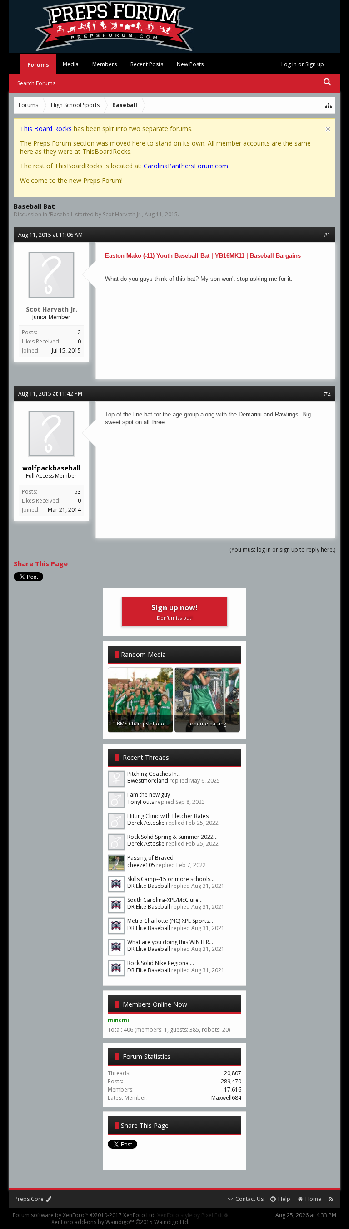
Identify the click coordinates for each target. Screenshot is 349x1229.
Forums (38, 65)
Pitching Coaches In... (154, 774)
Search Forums (36, 83)
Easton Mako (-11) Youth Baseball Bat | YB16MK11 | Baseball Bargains (203, 255)
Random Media (143, 654)
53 (78, 491)
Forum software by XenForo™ (84, 1215)
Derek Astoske (146, 823)
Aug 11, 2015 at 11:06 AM (50, 235)
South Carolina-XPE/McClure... (165, 900)
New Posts (190, 64)
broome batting (207, 723)
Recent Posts (146, 64)
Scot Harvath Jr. (122, 214)
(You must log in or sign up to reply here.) (282, 549)
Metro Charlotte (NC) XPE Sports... (170, 921)
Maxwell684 (226, 1098)
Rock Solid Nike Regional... (160, 963)
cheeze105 (141, 865)
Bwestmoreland (147, 780)
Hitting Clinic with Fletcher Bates (168, 816)
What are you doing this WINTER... (170, 942)
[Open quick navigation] (329, 105)
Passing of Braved (150, 858)
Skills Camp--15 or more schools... (170, 879)
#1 (327, 235)
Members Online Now (155, 1004)
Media (71, 64)
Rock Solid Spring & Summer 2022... (172, 837)
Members (104, 64)
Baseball (61, 214)
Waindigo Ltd (171, 1222)
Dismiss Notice (327, 129)
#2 (327, 393)
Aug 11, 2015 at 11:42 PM (50, 393)
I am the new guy (148, 794)
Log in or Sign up (302, 64)
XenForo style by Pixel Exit (190, 1215)
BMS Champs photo (140, 723)
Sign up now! (174, 611)
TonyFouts (140, 802)
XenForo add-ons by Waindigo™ (92, 1222)
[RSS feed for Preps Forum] (331, 1199)
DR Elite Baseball (148, 886)
